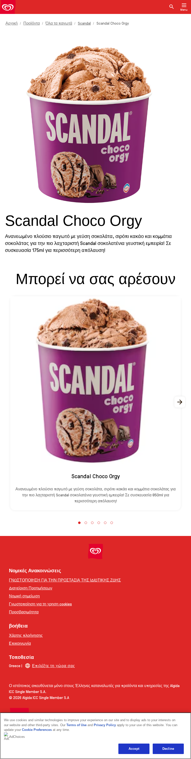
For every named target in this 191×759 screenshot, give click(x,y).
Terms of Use (76, 725)
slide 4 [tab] (98, 523)
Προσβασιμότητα (24, 611)
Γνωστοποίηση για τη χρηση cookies (40, 603)
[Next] (180, 402)
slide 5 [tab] (105, 523)
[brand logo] (95, 551)
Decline (168, 749)
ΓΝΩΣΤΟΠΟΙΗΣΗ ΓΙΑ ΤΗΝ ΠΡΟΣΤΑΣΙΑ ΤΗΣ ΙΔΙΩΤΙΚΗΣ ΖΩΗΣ (65, 580)
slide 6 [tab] (111, 523)
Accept (134, 749)
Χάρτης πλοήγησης (26, 635)
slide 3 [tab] (92, 523)
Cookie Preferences (37, 730)
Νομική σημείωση (24, 595)
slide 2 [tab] (86, 523)
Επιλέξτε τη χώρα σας (53, 665)
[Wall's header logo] (8, 8)
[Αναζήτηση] (171, 7)
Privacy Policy (105, 725)
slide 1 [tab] (79, 523)
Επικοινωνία (20, 643)
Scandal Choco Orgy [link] (112, 23)
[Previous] (11, 402)
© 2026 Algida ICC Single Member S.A (39, 697)
